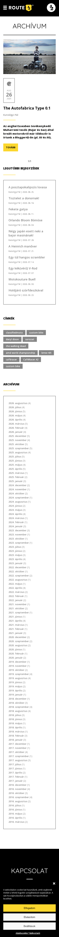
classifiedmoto (14, 332)
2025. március (16, 472)
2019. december (17, 661)
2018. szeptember (19, 706)
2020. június (15, 649)
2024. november (18, 489)
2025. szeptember (19, 448)
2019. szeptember (19, 674)
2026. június (15, 411)
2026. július (15, 407)
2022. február (16, 596)
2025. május (15, 464)
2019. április (15, 690)
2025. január (16, 481)
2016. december (17, 784)
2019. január (16, 694)
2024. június (15, 505)
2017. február (16, 776)
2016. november (18, 789)
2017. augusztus (18, 760)
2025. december (17, 436)
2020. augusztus (18, 645)
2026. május (15, 415)
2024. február (16, 522)
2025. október (16, 444)
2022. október (16, 571)
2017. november (18, 748)
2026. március (16, 423)
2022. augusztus (18, 579)
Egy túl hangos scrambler (27, 257)
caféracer (11, 359)
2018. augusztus (18, 711)
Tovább (10, 147)
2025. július (15, 456)
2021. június (15, 616)
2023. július (15, 546)
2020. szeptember (19, 641)
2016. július (15, 805)
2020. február (16, 653)
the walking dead (16, 346)
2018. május (15, 723)
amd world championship (20, 352)
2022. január (16, 600)
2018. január (16, 739)
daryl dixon (12, 339)
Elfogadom (29, 908)
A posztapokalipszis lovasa (28, 187)
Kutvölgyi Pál (10, 114)
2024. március (16, 518)
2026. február (16, 427)
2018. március (16, 731)
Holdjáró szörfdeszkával (26, 290)
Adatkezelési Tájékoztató (28, 933)
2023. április (15, 559)
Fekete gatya (18, 209)
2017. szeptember (19, 756)
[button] (54, 883)
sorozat (29, 339)
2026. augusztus (18, 403)
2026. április (15, 419)
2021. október (16, 608)
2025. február (16, 477)
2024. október (16, 493)
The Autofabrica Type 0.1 (26, 108)
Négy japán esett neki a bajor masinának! (26, 233)
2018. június (15, 719)
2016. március (16, 821)
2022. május (15, 583)
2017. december (17, 743)
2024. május (15, 509)
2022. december (17, 567)
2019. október (16, 670)
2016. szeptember (19, 797)
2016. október (16, 793)
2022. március (16, 592)
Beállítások (29, 926)
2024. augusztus (18, 501)
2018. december (17, 698)
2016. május (15, 813)
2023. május (15, 555)
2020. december (17, 637)
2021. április (15, 620)
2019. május (15, 686)
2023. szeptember (19, 542)
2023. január (16, 563)
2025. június (15, 460)
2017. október (16, 752)
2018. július (15, 715)
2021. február (16, 628)
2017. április (15, 772)
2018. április (15, 727)
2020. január (16, 657)
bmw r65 (46, 352)
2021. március (16, 624)
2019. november (18, 665)
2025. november (18, 440)
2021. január (16, 633)
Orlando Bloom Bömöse (25, 220)
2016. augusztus (18, 801)
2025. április (15, 468)
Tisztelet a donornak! (24, 198)
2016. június (15, 809)
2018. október (16, 702)
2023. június (15, 550)
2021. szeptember (19, 612)
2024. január (16, 526)
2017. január (16, 780)
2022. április (15, 587)
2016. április (15, 817)
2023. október (16, 538)
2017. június (15, 768)
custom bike (36, 332)
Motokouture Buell (22, 279)
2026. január (16, 431)
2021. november (18, 604)
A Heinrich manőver (23, 246)
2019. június (15, 682)
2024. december (17, 485)
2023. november (18, 534)
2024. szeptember (19, 497)
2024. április (15, 514)
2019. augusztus (18, 678)
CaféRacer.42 (30, 359)
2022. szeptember (19, 575)
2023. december (17, 530)
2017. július (15, 764)
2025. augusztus (18, 452)
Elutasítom (29, 917)
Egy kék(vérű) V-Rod (23, 268)
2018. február (16, 735)
